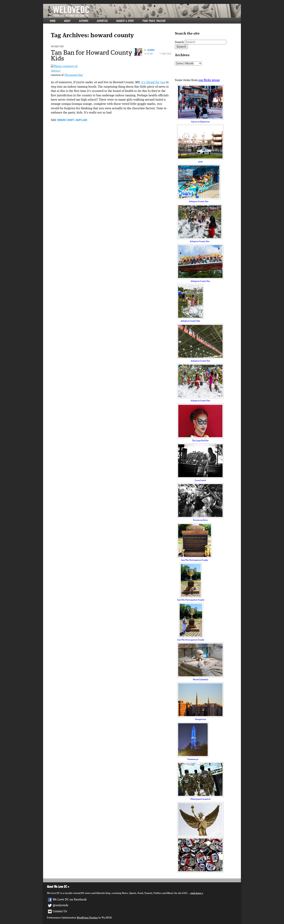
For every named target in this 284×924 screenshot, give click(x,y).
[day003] (64, 66)
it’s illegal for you (153, 82)
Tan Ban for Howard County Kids (91, 55)
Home (52, 21)
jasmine (151, 50)
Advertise (102, 21)
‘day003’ (56, 71)
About (67, 21)
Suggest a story (125, 21)
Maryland (81, 120)
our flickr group (209, 80)
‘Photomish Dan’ (73, 75)
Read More (195, 893)
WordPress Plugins (87, 917)
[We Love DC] (144, 12)
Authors (83, 21)
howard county (65, 120)
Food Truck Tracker (154, 21)
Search (179, 42)
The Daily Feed (57, 46)
